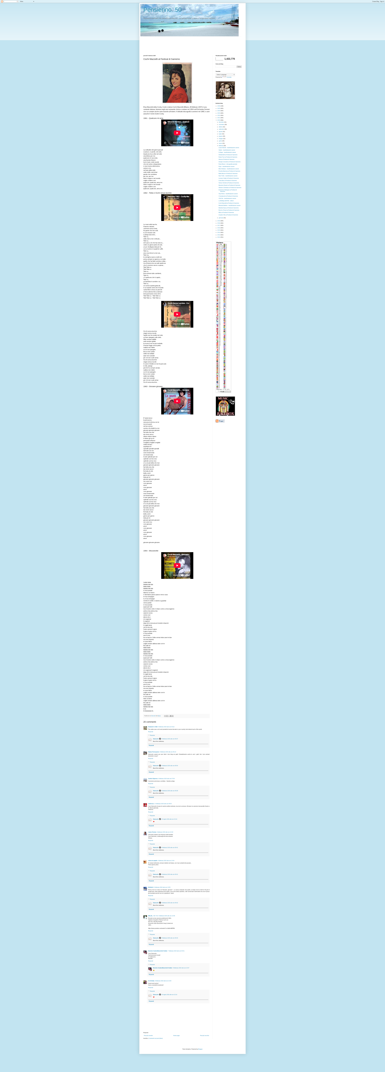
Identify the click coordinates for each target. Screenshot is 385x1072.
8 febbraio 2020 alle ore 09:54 (170, 765)
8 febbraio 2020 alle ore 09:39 (170, 790)
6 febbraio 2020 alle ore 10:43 (165, 832)
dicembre (221, 122)
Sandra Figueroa (153, 778)
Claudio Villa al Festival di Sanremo (228, 215)
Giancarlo (156, 739)
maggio (221, 138)
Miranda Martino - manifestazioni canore (230, 205)
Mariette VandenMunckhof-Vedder (157, 951)
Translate (229, 77)
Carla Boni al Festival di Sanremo (228, 180)
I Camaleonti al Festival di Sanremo (228, 196)
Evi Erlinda (151, 981)
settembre (221, 129)
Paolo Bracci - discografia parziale (228, 164)
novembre (222, 124)
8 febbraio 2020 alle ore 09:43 (170, 938)
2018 (218, 223)
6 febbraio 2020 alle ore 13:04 (166, 860)
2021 (218, 117)
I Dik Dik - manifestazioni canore (227, 198)
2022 (218, 115)
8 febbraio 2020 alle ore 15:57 (181, 968)
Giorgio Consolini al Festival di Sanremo (230, 162)
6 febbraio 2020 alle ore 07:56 (166, 778)
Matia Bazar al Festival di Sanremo (228, 173)
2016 (218, 228)
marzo (220, 143)
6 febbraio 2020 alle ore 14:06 (167, 916)
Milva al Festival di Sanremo (226, 212)
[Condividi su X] (169, 716)
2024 (218, 110)
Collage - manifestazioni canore (227, 152)
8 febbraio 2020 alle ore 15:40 (163, 981)
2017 (218, 225)
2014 (218, 232)
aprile (220, 141)
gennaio (221, 218)
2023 (218, 113)
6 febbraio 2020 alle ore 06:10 (168, 752)
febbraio (221, 145)
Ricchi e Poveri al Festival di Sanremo (229, 210)
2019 (218, 221)
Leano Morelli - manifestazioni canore (229, 147)
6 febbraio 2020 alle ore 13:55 (162, 887)
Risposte (152, 735)
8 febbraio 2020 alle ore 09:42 (170, 902)
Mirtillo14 (150, 887)
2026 (218, 106)
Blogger (200, 1049)
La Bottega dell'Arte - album (226, 200)
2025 (218, 108)
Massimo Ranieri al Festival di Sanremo (229, 185)
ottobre (221, 127)
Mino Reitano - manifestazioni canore (229, 169)
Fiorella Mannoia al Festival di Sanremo (229, 171)
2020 (218, 120)
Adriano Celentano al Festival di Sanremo (230, 187)
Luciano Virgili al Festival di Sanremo (229, 178)
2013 (218, 235)
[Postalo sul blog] (167, 716)
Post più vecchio (204, 1035)
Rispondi (150, 731)
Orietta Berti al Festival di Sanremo (228, 154)
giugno (221, 136)
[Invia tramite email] (165, 716)
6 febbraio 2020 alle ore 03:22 (166, 727)
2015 (218, 230)
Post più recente (148, 1035)
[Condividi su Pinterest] (173, 716)
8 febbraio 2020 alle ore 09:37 (170, 739)
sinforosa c (151, 803)
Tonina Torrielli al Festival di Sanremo (229, 183)
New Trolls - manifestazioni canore (228, 176)
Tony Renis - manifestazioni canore (228, 193)
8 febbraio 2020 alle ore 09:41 (170, 847)
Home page (176, 1035)
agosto (221, 131)
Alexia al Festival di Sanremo (226, 159)
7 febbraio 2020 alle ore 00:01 (176, 951)
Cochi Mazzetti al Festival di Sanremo (229, 203)
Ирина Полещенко (153, 752)
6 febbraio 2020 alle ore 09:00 (163, 803)
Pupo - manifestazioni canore (227, 166)
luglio (220, 134)
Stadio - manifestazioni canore (227, 150)
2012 (218, 237)
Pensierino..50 (162, 9)
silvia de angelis (152, 860)
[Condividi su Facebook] (171, 716)
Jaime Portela (152, 832)
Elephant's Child (152, 727)
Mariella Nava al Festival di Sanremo (229, 208)
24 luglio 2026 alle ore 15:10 (169, 819)
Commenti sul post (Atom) (156, 1038)
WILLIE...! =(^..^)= (153, 916)
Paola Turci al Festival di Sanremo (228, 157)
